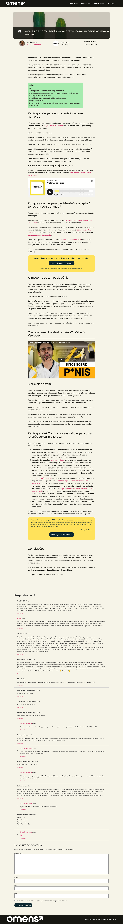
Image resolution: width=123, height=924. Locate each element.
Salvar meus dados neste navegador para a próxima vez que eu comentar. (41, 901)
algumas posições (57, 460)
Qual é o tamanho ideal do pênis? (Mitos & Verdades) (48, 98)
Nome (17, 877)
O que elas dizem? (36, 101)
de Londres (53, 126)
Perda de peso (99, 3)
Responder (20, 613)
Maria (19, 618)
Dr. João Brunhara (34, 45)
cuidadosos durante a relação (39, 235)
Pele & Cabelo (86, 3)
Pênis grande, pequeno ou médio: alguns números (47, 91)
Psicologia (111, 3)
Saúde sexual (73, 3)
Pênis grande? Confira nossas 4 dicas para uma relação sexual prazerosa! (56, 103)
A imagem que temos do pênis (40, 96)
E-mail (17, 885)
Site (15, 893)
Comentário (19, 853)
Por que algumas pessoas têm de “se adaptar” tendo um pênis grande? (54, 93)
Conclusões (34, 106)
